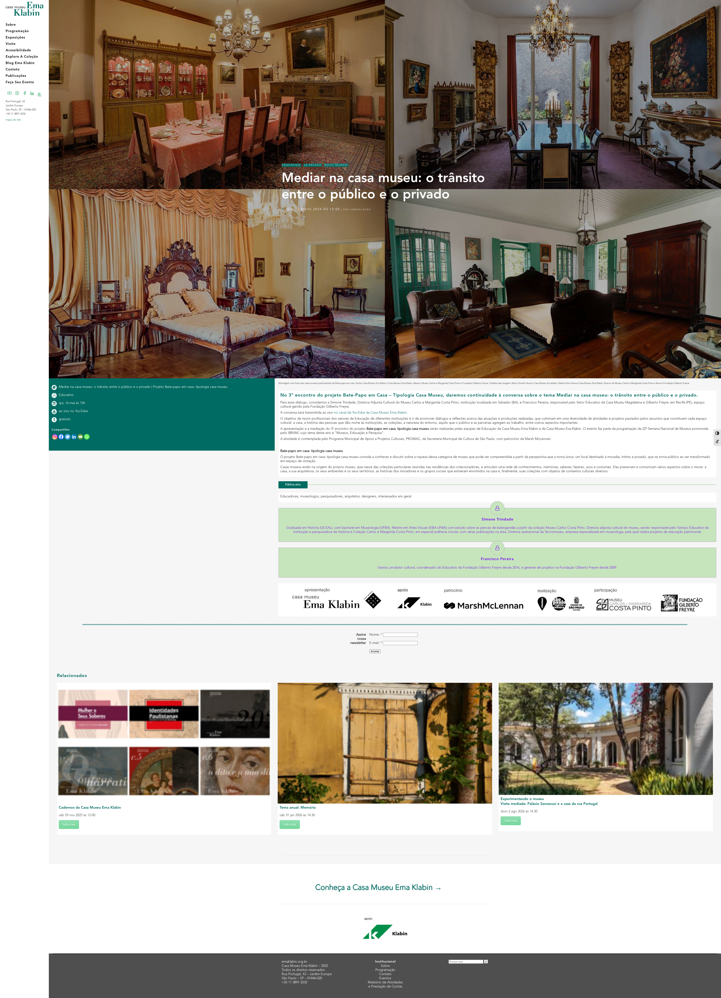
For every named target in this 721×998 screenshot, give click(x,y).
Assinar (375, 651)
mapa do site (13, 120)
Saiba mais (69, 824)
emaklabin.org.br (294, 961)
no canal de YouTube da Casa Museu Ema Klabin (370, 412)
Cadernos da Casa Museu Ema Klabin (90, 808)
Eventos (385, 978)
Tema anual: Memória (298, 808)
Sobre (385, 966)
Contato (385, 974)
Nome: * (375, 634)
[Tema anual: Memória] (385, 743)
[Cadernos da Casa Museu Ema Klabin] (164, 743)
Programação (385, 970)
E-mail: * (375, 643)
